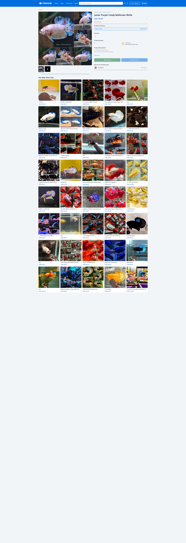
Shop (62, 3)
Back (41, 9)
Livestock (96, 12)
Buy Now (108, 60)
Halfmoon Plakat (106, 12)
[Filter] (125, 3)
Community (69, 3)
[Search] (80, 3)
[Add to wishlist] (147, 19)
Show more (97, 55)
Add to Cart (135, 60)
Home (56, 3)
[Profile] (127, 3)
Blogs (76, 3)
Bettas (100, 12)
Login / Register (135, 3)
